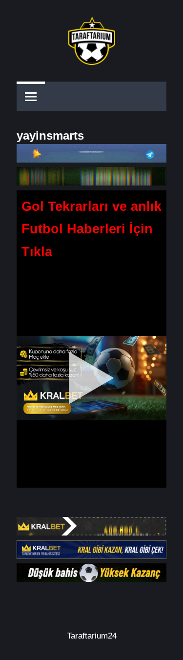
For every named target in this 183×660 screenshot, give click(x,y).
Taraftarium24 (92, 635)
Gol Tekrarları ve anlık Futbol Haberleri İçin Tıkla (91, 229)
